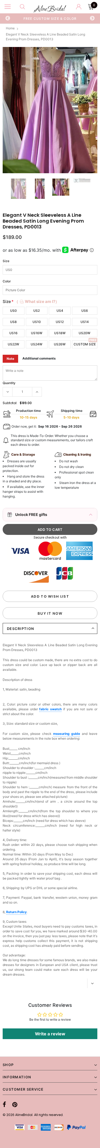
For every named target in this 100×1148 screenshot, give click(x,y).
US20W (84, 333)
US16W (36, 333)
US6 (84, 311)
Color (7, 281)
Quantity (9, 383)
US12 (60, 322)
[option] (50, 18)
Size (6, 261)
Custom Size (85, 344)
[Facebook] (4, 1104)
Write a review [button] (50, 1033)
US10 (37, 322)
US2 (36, 311)
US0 (13, 311)
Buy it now (50, 613)
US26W (60, 344)
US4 (60, 311)
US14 (85, 322)
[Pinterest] (14, 1104)
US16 (13, 333)
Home (10, 28)
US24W (36, 344)
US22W (13, 344)
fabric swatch (50, 709)
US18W (60, 333)
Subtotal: (10, 403)
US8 (13, 322)
